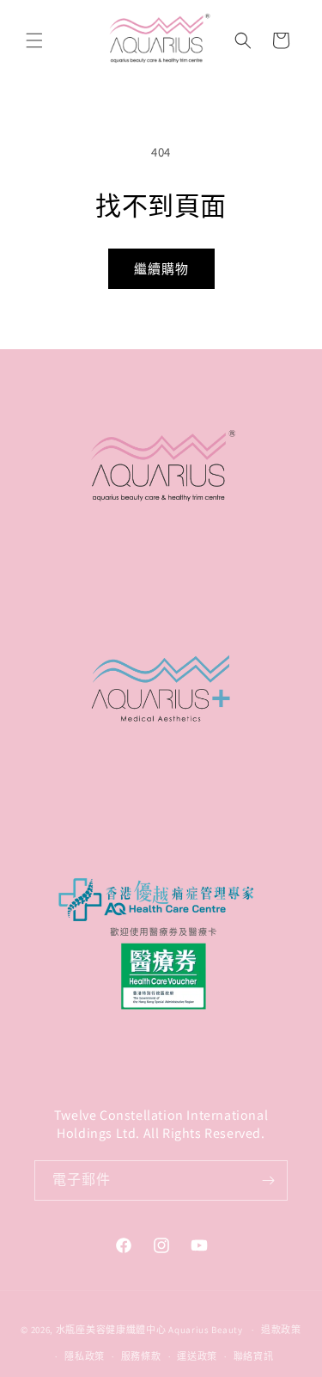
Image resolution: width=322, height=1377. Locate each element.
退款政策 (281, 1330)
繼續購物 (161, 269)
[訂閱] (268, 1180)
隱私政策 (84, 1356)
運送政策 (197, 1356)
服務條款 (141, 1356)
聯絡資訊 (254, 1356)
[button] (34, 40)
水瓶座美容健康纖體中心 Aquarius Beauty (149, 1330)
